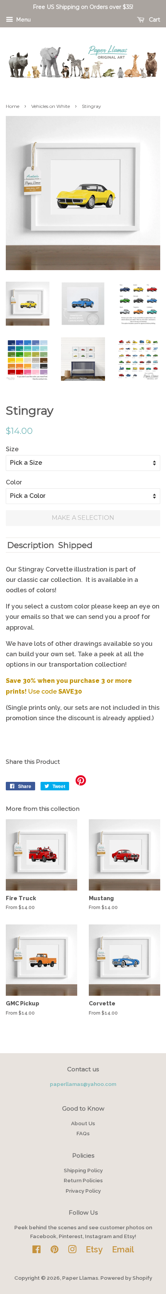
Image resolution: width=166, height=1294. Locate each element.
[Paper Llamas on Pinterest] (54, 1251)
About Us (83, 1123)
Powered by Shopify (126, 1278)
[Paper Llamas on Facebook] (36, 1251)
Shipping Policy (83, 1170)
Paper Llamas (80, 1278)
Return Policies (83, 1180)
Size (12, 449)
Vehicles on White (50, 106)
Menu (23, 20)
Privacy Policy (83, 1191)
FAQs (83, 1133)
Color (14, 482)
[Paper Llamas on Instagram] (72, 1251)
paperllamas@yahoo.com (83, 1084)
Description (30, 545)
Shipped (75, 545)
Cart (153, 19)
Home (12, 106)
